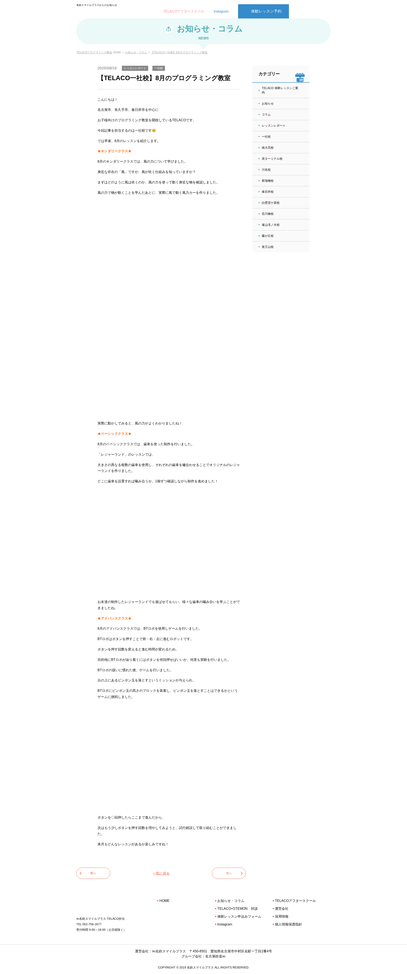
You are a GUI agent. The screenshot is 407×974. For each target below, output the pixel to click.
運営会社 (282, 908)
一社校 (266, 136)
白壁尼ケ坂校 (271, 202)
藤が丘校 (268, 235)
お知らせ (268, 103)
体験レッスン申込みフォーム (239, 916)
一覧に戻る (161, 873)
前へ (93, 873)
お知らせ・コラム (136, 52)
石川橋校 (268, 213)
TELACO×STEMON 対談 (237, 908)
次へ (229, 873)
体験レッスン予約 (266, 11)
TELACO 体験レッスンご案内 (280, 90)
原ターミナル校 (272, 158)
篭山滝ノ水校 (271, 224)
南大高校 (268, 147)
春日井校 (268, 191)
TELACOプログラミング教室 (94, 52)
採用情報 (282, 916)
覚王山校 (268, 246)
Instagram (221, 11)
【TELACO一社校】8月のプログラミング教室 (179, 52)
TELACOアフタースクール (183, 11)
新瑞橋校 (268, 180)
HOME (164, 901)
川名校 (266, 169)
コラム (266, 114)
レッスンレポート (274, 125)
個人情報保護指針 (288, 924)
